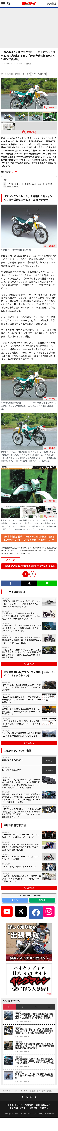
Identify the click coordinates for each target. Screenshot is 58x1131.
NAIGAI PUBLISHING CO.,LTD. (27, 1113)
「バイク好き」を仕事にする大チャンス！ (20, 866)
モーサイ (26, 74)
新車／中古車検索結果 (11, 770)
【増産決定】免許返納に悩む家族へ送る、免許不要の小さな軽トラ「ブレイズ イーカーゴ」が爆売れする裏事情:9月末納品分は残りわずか (34, 1046)
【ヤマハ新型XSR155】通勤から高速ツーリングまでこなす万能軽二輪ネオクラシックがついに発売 (21, 687)
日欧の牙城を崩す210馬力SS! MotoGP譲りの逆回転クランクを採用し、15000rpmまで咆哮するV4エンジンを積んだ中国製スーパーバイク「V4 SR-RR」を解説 (21, 798)
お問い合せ (44, 1108)
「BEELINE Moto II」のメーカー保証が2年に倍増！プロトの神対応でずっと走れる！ (20, 835)
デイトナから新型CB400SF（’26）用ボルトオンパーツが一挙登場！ (21, 857)
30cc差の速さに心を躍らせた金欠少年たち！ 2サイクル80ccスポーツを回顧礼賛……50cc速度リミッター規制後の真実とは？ (21, 616)
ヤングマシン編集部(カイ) (24, 1021)
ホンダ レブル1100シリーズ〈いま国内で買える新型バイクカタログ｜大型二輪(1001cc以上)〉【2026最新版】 (34, 1076)
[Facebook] (11, 583)
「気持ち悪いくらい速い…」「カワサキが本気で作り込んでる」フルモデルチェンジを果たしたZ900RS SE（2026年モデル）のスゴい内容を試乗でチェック (21, 813)
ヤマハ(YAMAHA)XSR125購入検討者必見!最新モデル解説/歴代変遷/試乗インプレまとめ (21, 734)
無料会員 (42, 900)
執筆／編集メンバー (44, 1105)
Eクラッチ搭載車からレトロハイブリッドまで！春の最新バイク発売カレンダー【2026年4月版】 (21, 723)
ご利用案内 (29, 1105)
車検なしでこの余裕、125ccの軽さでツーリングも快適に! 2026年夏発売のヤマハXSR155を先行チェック (21, 711)
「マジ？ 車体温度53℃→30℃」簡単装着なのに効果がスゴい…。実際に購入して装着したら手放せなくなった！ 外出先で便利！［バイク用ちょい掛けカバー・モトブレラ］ (34, 1016)
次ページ (10, 559)
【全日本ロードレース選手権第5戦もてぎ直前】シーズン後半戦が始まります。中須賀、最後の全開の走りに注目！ (21, 847)
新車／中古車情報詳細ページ (14, 760)
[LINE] (47, 583)
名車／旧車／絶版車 (13, 74)
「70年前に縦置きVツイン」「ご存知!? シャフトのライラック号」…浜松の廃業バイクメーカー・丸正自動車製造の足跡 (21, 604)
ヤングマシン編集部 (22, 1036)
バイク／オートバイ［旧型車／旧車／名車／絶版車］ (33, 1091)
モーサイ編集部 (25, 63)
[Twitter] (29, 583)
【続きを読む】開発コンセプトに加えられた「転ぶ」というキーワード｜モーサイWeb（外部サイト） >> (29, 538)
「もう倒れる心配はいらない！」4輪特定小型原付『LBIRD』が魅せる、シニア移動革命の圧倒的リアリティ (21, 879)
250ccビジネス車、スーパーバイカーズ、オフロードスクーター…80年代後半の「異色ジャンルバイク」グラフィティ (21, 628)
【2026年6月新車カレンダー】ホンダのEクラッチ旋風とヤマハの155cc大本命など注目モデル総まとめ (21, 699)
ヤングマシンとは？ (14, 1105)
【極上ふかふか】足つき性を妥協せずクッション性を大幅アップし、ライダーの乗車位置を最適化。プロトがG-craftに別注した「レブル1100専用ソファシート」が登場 (21, 783)
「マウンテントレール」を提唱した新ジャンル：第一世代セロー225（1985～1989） (29, 185)
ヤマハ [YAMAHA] (39, 74)
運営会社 (33, 1108)
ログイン (15, 900)
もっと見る (29, 664)
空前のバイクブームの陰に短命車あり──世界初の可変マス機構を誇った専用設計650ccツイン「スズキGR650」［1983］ (21, 640)
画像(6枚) (31, 132)
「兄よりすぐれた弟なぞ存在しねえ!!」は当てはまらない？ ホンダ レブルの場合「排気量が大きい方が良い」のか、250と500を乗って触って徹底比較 (21, 653)
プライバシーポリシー (18, 1108)
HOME (7, 1091)
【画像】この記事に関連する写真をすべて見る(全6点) (28, 566)
